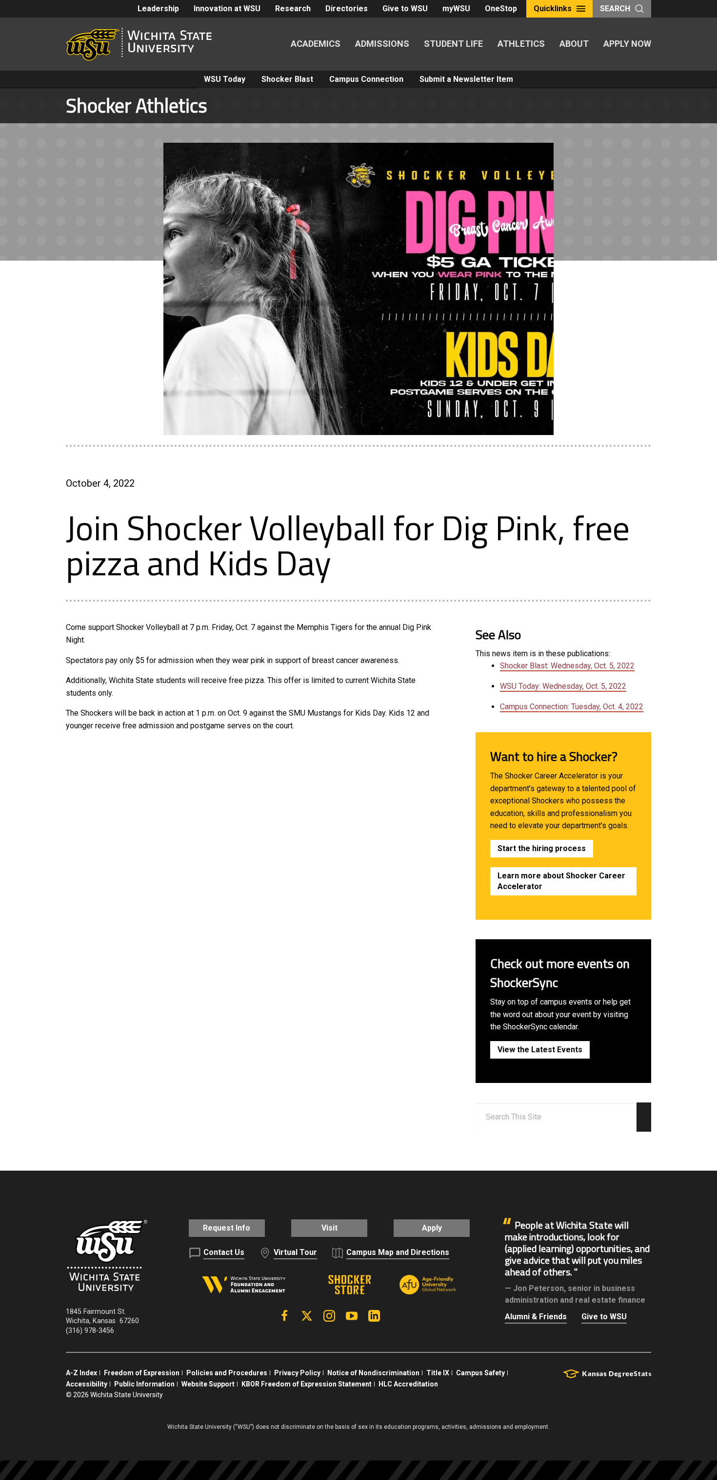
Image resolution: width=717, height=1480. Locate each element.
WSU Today (224, 79)
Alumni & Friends (536, 1316)
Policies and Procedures (226, 1373)
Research (293, 8)
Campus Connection (366, 79)
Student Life (453, 43)
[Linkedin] (374, 1316)
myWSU (456, 8)
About (574, 43)
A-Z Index (81, 1373)
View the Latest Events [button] (540, 1049)
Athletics (521, 43)
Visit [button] (329, 1228)
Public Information (144, 1384)
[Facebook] (284, 1316)
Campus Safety (480, 1373)
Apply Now (627, 43)
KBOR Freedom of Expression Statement (306, 1384)
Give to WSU (405, 8)
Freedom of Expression (141, 1373)
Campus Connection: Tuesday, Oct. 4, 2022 (571, 706)
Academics (315, 43)
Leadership (158, 8)
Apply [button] (432, 1228)
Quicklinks (553, 8)
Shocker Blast (287, 79)
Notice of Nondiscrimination (373, 1373)
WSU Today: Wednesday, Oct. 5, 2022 (563, 686)
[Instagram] (329, 1316)
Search (615, 8)
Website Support (208, 1384)
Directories (346, 8)
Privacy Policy (297, 1373)
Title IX (437, 1373)
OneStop (501, 8)
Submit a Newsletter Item (466, 79)
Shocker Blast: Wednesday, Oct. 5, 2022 (567, 665)
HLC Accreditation (408, 1384)
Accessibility (86, 1384)
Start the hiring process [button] (542, 848)
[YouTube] (352, 1316)
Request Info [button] (226, 1228)
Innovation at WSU (227, 8)
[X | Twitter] (307, 1316)
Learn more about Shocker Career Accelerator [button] (561, 881)
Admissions (382, 43)
